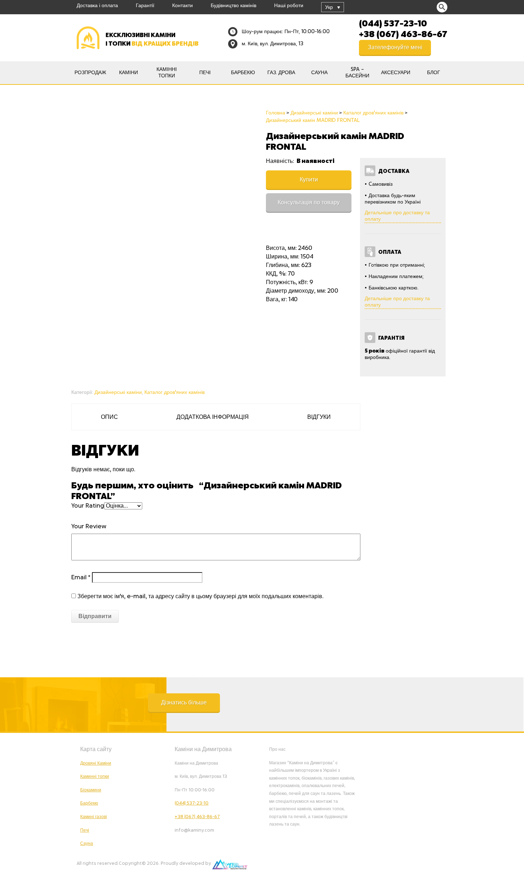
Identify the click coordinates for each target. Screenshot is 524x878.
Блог (433, 72)
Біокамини (90, 790)
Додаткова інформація (212, 417)
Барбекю (243, 72)
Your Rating (87, 506)
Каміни (128, 72)
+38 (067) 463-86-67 (403, 33)
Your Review (88, 526)
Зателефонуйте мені (395, 47)
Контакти (182, 5)
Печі (205, 72)
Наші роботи (288, 5)
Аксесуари (395, 72)
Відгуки (319, 417)
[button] (184, 702)
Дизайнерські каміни (118, 392)
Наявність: (280, 161)
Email (81, 577)
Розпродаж (90, 72)
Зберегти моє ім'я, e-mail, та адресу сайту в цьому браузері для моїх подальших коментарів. (200, 596)
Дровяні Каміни (95, 763)
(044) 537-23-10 (393, 23)
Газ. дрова (281, 72)
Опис (109, 417)
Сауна (319, 72)
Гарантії (145, 5)
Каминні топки (94, 776)
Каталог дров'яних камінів (174, 392)
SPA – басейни (357, 72)
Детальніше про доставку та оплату (397, 216)
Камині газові (93, 817)
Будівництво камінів (233, 5)
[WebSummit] (229, 863)
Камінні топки (166, 72)
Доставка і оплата (97, 5)
